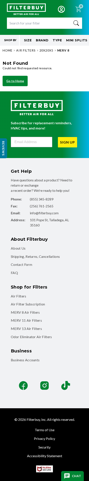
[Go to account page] (61, 9)
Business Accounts (25, 360)
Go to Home (15, 81)
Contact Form (21, 264)
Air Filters (18, 296)
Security (44, 447)
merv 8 (63, 50)
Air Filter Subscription (28, 304)
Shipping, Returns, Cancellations (35, 256)
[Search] (76, 23)
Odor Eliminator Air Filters (31, 337)
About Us (18, 248)
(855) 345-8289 (41, 199)
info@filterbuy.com (44, 213)
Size (28, 40)
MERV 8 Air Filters (25, 312)
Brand (42, 40)
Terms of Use (44, 430)
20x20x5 (46, 50)
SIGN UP (67, 142)
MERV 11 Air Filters (26, 320)
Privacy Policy (44, 438)
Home (7, 50)
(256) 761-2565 (41, 206)
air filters (25, 50)
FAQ (14, 273)
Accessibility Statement (44, 456)
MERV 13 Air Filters (26, 328)
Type (57, 40)
